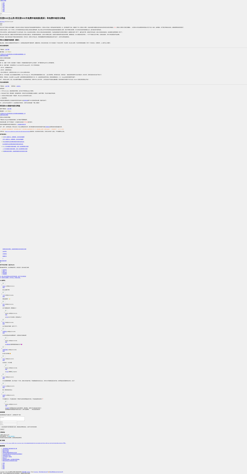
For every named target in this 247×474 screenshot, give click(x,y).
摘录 (4, 9)
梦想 (43, 443)
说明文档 (26, 100)
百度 (50, 443)
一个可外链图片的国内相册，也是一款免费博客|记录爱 (15, 148)
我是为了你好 (6, 451)
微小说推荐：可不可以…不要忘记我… (10, 277)
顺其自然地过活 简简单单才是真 (10, 460)
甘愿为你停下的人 (7, 455)
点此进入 (18, 86)
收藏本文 (5, 256)
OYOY (4, 386)
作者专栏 (5, 269)
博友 (4, 467)
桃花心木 (5, 458)
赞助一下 (5, 271)
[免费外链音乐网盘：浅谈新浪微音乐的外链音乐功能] (99, 151)
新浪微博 (5, 273)
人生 (17, 443)
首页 (4, 3)
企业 (18, 443)
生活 (48, 443)
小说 (4, 8)
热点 (45, 443)
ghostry (4, 286)
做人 (20, 443)
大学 (24, 443)
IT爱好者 (5, 331)
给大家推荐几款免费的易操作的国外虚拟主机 (13, 144)
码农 (4, 11)
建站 (1, 260)
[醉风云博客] (3, 0)
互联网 (13, 443)
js (4, 443)
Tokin (4, 358)
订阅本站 (47, 126)
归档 (4, 463)
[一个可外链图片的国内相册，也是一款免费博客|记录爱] (15, 146)
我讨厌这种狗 (6, 449)
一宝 (4, 295)
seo (5, 443)
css (0, 443)
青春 (62, 443)
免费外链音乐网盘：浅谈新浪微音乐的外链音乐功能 (14, 249)
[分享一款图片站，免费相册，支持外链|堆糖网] (13, 136)
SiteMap (28, 471)
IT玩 (4, 304)
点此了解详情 (11, 436)
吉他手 (4, 395)
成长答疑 (38, 443)
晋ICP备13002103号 (43, 471)
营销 (54, 443)
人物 (15, 443)
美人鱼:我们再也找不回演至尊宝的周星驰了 (12, 454)
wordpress (10, 443)
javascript (2, 443)
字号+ (1, 23)
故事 (4, 5)
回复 (4, 287)
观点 (4, 4)
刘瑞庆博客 (5, 349)
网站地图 (24, 471)
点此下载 (7, 49)
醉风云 (58, 443)
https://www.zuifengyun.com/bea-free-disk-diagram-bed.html (17, 131)
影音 (34, 443)
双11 (4, 322)
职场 (52, 443)
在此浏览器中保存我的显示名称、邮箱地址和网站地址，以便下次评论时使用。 (20, 426)
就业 (26, 443)
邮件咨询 (5, 272)
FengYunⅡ (36, 471)
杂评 (41, 443)
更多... (64, 443)
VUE (7, 443)
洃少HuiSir (2, 21)
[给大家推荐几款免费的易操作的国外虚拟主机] (13, 141)
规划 (56, 443)
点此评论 (5, 251)
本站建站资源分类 (21, 124)
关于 (4, 464)
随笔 (4, 7)
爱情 (47, 443)
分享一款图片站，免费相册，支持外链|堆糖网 (13, 139)
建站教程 (28, 443)
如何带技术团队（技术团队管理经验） (11, 459)
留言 (4, 468)
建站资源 (4, 260)
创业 (22, 443)
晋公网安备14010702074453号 (56, 471)
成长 (36, 443)
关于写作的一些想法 (7, 456)
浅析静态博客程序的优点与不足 (10, 452)
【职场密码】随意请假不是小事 (10, 448)
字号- (1, 25)
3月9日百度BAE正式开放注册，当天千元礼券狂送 (13, 276)
